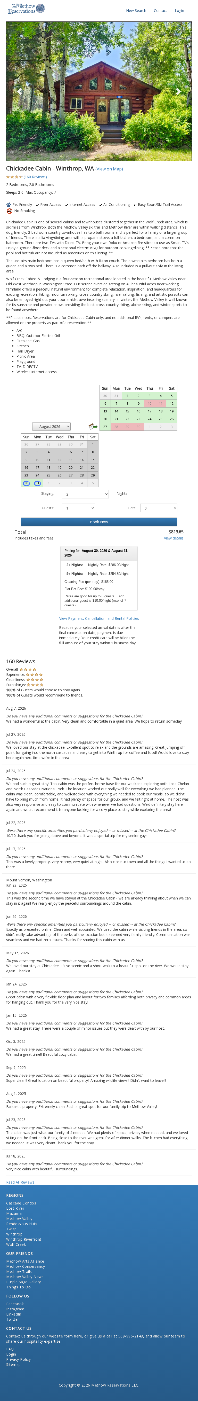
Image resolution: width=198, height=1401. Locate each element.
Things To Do (18, 1287)
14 (116, 411)
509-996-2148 (130, 1336)
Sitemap (13, 1364)
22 (127, 419)
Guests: (48, 507)
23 (138, 419)
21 (116, 419)
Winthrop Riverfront (24, 1239)
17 (149, 411)
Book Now (99, 521)
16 (138, 411)
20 (105, 419)
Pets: (132, 507)
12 (172, 403)
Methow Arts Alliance (25, 1261)
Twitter (12, 1319)
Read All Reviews (20, 1182)
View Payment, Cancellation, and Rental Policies (99, 618)
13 (105, 411)
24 (149, 419)
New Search (136, 10)
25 (160, 419)
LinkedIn (13, 1314)
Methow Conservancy (25, 1266)
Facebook (15, 1303)
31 (37, 483)
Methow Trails (19, 1271)
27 (105, 426)
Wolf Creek (16, 1244)
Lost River (15, 1208)
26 (172, 419)
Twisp (11, 1228)
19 (172, 411)
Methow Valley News (25, 1276)
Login (179, 10)
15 (127, 411)
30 (26, 483)
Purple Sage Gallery (23, 1281)
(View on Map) (109, 169)
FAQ (10, 1349)
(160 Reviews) (35, 176)
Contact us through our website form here (44, 1336)
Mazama (14, 1213)
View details (174, 538)
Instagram (15, 1308)
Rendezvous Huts (21, 1223)
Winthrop (14, 1234)
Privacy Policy (18, 1359)
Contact (160, 10)
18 (160, 411)
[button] (20, 91)
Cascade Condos (21, 1203)
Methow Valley (19, 1218)
